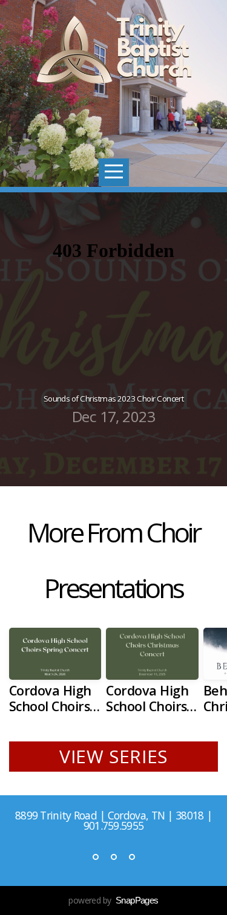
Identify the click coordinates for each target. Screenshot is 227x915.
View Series (113, 756)
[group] (55, 675)
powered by (113, 900)
